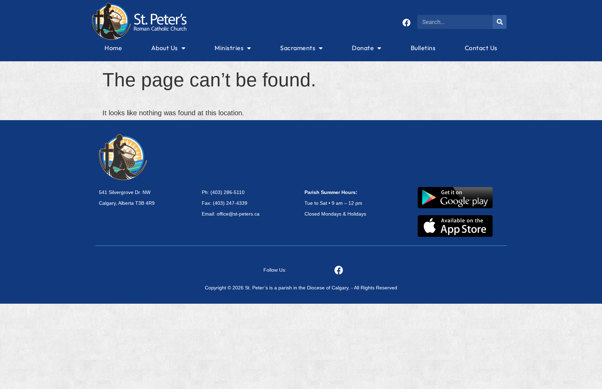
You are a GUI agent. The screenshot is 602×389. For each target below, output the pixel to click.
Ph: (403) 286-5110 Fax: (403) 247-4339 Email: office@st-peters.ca (231, 203)
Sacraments (297, 48)
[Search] (500, 22)
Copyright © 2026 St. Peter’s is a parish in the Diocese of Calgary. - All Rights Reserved (301, 287)
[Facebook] (406, 23)
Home (113, 48)
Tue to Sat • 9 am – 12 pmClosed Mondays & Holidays (335, 203)
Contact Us (481, 48)
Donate (363, 48)
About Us (164, 48)
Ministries (229, 48)
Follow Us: (274, 270)
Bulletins (423, 48)
